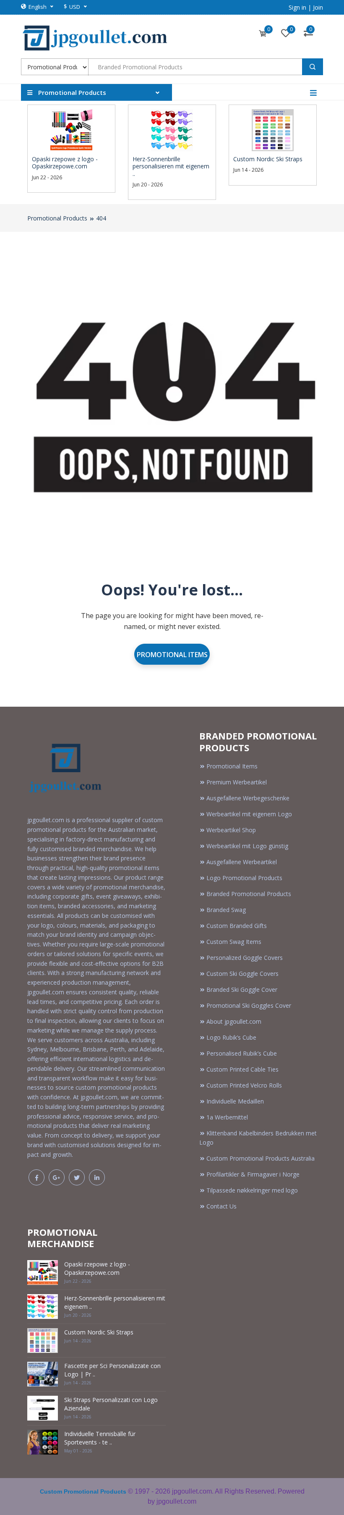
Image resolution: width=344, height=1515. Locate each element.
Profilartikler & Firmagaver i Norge (253, 1174)
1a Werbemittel (227, 1117)
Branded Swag (226, 910)
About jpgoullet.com (233, 1021)
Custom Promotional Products (83, 1491)
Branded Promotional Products (248, 894)
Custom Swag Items (233, 942)
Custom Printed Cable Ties (242, 1069)
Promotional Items (172, 654)
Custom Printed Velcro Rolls (244, 1085)
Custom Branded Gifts (236, 926)
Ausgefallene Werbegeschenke (247, 798)
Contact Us (221, 1206)
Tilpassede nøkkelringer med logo (252, 1190)
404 (101, 218)
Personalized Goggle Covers (244, 958)
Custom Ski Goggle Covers (242, 974)
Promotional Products (57, 218)
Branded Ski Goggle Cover (241, 989)
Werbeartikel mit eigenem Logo (249, 814)
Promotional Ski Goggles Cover (248, 1005)
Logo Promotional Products (244, 878)
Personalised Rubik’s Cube (241, 1053)
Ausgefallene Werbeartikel (241, 862)
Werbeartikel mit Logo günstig (247, 846)
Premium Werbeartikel (236, 782)
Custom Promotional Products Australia (260, 1158)
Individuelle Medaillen (235, 1101)
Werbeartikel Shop (231, 830)
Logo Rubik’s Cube (231, 1037)
